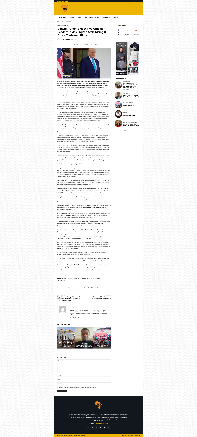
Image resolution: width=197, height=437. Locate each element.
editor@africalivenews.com (101, 423)
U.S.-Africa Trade (61, 280)
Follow (127, 29)
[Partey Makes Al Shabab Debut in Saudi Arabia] (118, 114)
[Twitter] (135, 1)
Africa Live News (65, 39)
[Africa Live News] (58, 39)
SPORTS (125, 112)
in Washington (85, 278)
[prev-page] (58, 351)
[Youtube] (139, 1)
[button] (138, 17)
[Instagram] (133, 1)
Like (118, 29)
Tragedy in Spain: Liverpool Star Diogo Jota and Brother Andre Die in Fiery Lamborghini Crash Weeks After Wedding (69, 298)
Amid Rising (70, 278)
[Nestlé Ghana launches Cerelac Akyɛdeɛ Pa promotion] (102, 338)
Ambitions (64, 278)
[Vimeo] (137, 1)
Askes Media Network (80, 435)
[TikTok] (75, 317)
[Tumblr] (104, 427)
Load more (126, 130)
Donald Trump (77, 278)
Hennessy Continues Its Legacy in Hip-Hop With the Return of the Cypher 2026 (131, 124)
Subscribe (136, 29)
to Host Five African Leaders (95, 278)
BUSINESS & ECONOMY (66, 21)
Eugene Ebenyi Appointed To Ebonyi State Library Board (84, 346)
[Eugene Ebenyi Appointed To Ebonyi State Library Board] (84, 338)
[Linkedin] (96, 427)
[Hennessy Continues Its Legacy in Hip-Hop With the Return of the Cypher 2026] (118, 123)
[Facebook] (131, 1)
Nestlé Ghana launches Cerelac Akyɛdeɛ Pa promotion (102, 345)
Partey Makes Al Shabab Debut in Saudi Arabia (130, 114)
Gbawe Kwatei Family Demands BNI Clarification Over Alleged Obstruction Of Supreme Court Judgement (66, 343)
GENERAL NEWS (66, 339)
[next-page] (61, 351)
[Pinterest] (100, 427)
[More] (97, 287)
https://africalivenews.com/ (75, 308)
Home (58, 21)
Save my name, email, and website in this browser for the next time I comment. (77, 387)
